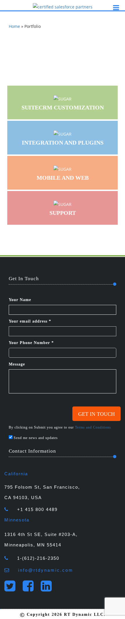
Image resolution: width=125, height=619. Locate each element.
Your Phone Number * (31, 343)
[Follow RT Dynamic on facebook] (31, 588)
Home (14, 26)
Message (17, 364)
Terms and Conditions (93, 427)
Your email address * (30, 321)
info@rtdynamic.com (45, 570)
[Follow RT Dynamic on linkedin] (49, 588)
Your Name (20, 300)
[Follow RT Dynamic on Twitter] (12, 588)
